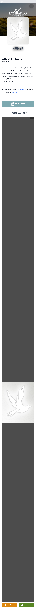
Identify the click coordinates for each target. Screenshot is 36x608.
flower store (15, 92)
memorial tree (22, 89)
